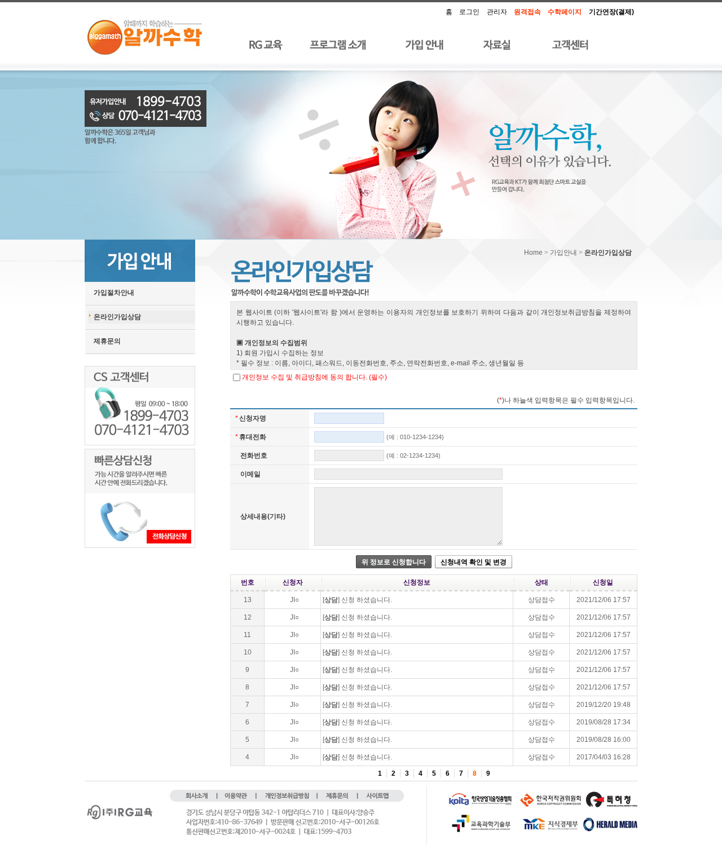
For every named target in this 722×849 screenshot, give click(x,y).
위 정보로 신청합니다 (394, 562)
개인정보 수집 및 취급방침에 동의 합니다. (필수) (314, 377)
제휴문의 (107, 341)
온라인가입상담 (117, 317)
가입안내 (563, 253)
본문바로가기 (429, 7)
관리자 (497, 12)
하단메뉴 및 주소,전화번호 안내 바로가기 (436, 7)
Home (533, 253)
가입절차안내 (114, 293)
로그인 (469, 12)
